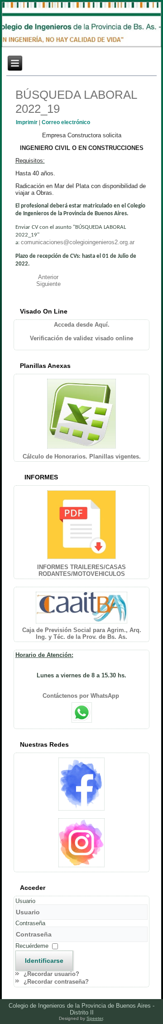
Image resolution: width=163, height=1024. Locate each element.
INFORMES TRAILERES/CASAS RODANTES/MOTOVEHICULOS (81, 570)
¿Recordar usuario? (51, 974)
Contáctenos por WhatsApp (82, 695)
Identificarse (44, 960)
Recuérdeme (31, 945)
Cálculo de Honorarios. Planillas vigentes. (82, 456)
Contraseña (30, 923)
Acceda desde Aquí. (82, 324)
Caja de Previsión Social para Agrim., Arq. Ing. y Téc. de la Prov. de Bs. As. (81, 633)
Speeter (94, 1018)
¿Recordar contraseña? (56, 981)
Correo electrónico (66, 122)
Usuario (25, 901)
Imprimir (27, 122)
